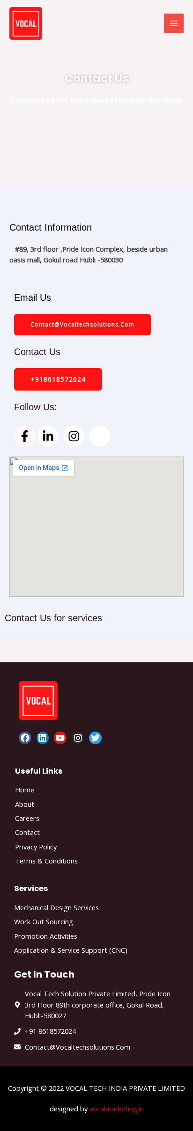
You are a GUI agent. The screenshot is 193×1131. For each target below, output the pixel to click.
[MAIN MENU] (174, 23)
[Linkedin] (43, 738)
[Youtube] (60, 738)
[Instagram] (78, 738)
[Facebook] (25, 738)
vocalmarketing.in (116, 1108)
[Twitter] (95, 738)
